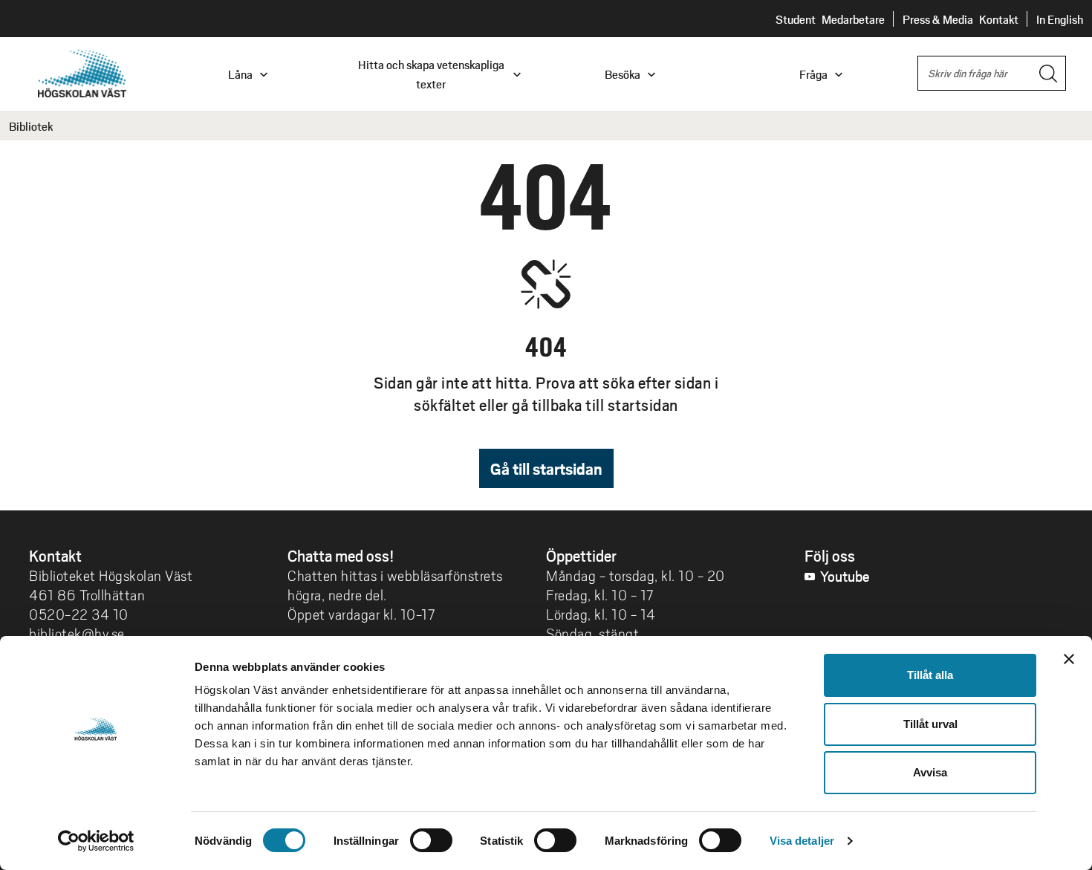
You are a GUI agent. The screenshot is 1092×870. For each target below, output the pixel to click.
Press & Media (938, 19)
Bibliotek (31, 126)
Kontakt (998, 19)
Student (796, 19)
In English (1059, 19)
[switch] (431, 840)
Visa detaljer (802, 840)
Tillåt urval (930, 724)
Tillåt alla (930, 675)
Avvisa (930, 772)
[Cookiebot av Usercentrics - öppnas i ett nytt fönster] (96, 841)
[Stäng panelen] (1069, 659)
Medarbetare (853, 19)
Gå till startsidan (546, 468)
